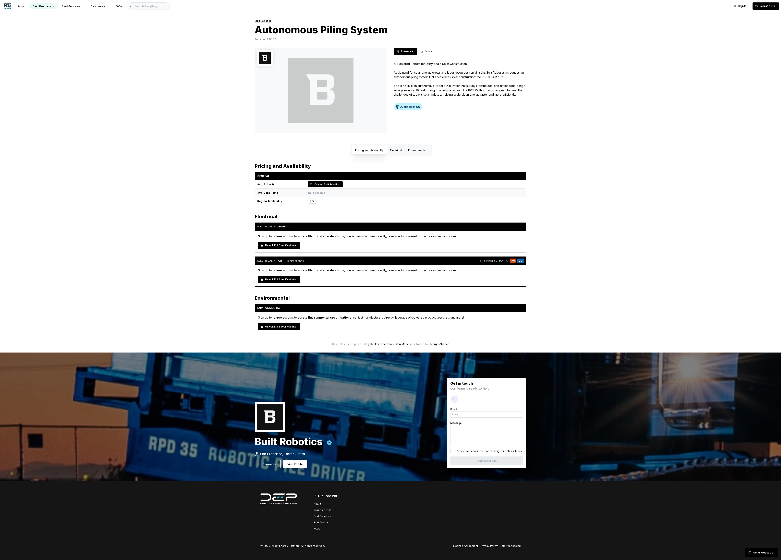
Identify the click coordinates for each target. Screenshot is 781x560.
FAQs (317, 528)
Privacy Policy (489, 545)
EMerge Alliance (439, 344)
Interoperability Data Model (392, 344)
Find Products (322, 522)
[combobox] (420, 201)
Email (453, 409)
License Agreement (465, 545)
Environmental (417, 150)
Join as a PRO (322, 510)
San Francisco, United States (282, 454)
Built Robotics (263, 20)
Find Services (322, 516)
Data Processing (510, 545)
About (317, 503)
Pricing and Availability (369, 150)
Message (456, 423)
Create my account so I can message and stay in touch (489, 451)
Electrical (396, 150)
